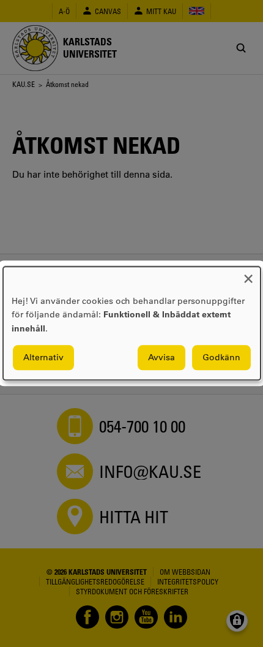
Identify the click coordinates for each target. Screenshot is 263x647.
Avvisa (161, 357)
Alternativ (43, 357)
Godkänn (221, 357)
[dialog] (132, 323)
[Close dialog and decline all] (248, 274)
